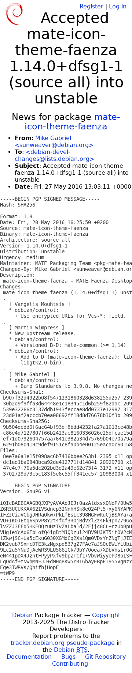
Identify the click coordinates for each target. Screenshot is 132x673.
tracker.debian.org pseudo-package (63, 642)
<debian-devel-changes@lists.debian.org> (54, 155)
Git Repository (105, 656)
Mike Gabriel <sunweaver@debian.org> (54, 141)
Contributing (70, 663)
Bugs (68, 656)
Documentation (29, 656)
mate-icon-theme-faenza (72, 122)
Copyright (106, 615)
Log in (117, 6)
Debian (22, 615)
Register (91, 6)
